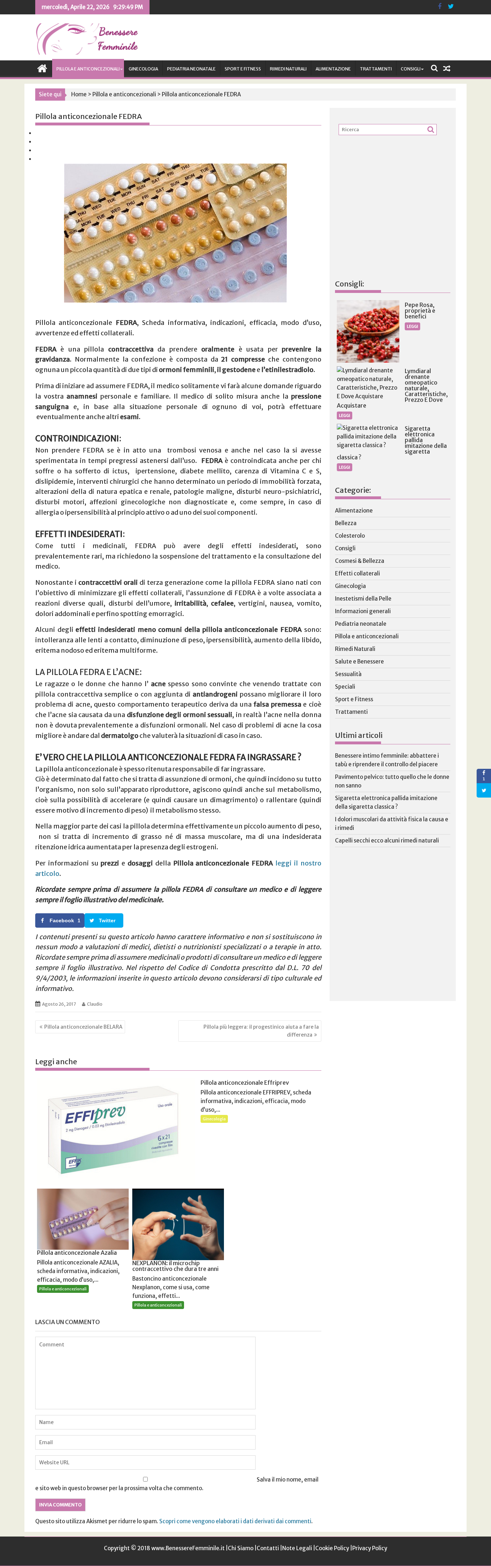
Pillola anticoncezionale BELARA (83, 1027)
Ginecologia (143, 69)
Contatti (268, 1548)
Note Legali (297, 1548)
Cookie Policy (332, 1548)
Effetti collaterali (357, 573)
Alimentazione (333, 69)
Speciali (345, 686)
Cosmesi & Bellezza (359, 560)
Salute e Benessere (359, 661)
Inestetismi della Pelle (363, 598)
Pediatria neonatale (191, 69)
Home (79, 94)
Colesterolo (350, 535)
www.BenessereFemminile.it (188, 1548)
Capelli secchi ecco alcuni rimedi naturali (387, 840)
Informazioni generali (363, 611)
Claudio (94, 1004)
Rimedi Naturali (288, 69)
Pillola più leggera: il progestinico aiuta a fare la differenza (261, 1031)
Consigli (411, 69)
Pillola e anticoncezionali (88, 69)
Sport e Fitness (243, 69)
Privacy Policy (369, 1548)
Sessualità (348, 674)
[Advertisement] (389, 220)
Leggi (412, 326)
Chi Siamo (240, 1548)
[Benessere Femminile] (42, 68)
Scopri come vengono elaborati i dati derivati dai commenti (235, 1521)
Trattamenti (376, 69)
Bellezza (346, 523)
